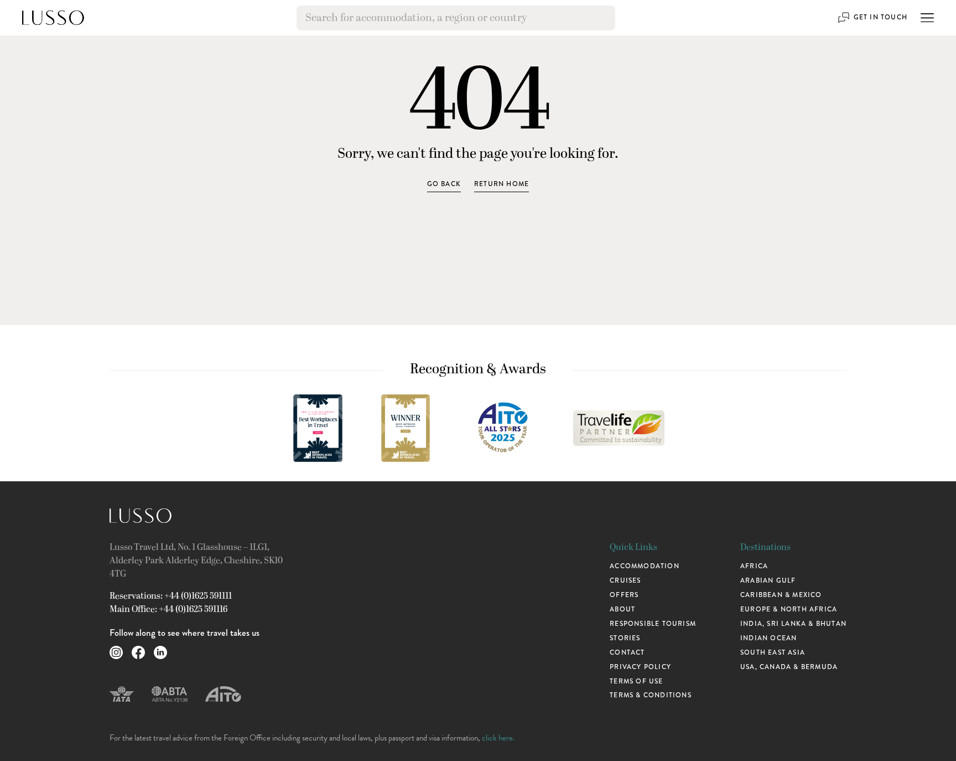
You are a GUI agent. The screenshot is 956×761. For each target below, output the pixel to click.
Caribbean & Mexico (781, 595)
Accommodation (644, 566)
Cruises (625, 580)
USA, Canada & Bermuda (789, 667)
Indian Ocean (768, 638)
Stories (625, 638)
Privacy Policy (640, 667)
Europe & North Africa (788, 609)
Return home (501, 184)
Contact (627, 652)
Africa (754, 566)
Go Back (444, 184)
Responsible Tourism (653, 624)
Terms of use (636, 681)
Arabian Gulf (768, 580)
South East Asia (772, 652)
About (622, 609)
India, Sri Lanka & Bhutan (793, 624)
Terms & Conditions (651, 695)
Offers (624, 595)
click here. (498, 738)
